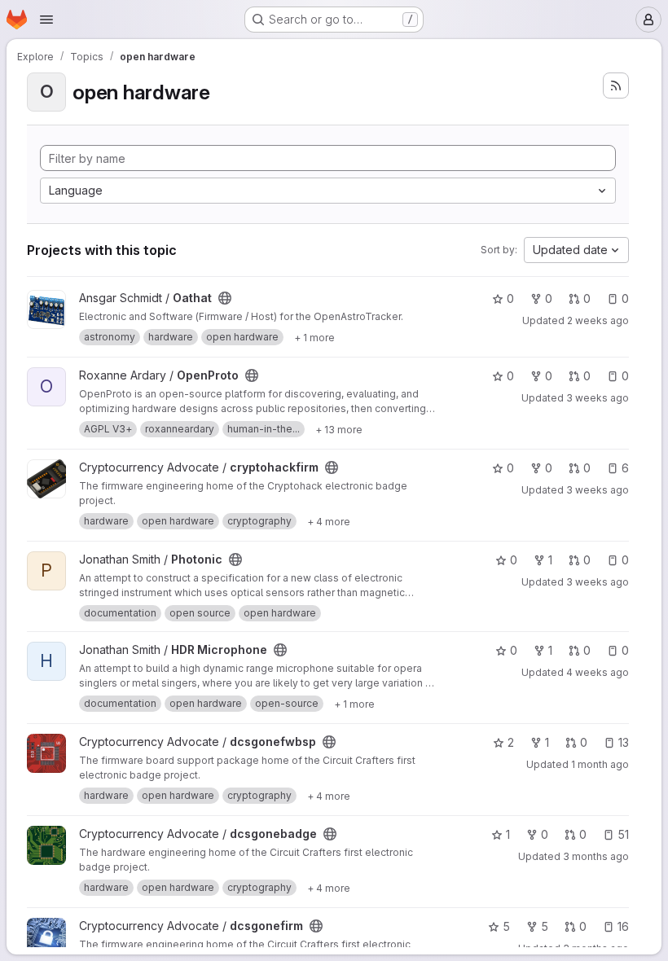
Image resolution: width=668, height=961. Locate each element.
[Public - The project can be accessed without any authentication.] (224, 298)
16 (623, 926)
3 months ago (596, 856)
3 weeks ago (597, 398)
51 (623, 834)
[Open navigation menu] (46, 20)
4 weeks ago (597, 672)
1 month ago (600, 764)
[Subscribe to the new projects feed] (616, 85)
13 (623, 742)
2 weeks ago (598, 320)
